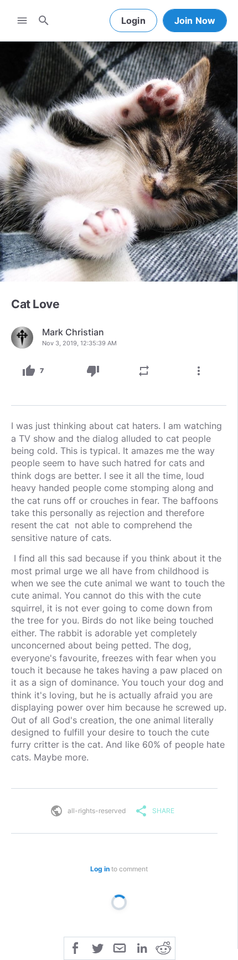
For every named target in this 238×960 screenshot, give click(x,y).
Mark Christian (73, 332)
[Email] (119, 947)
